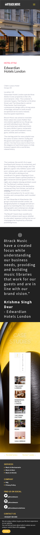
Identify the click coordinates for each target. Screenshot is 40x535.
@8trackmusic (13, 497)
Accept (6, 531)
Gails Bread (20, 441)
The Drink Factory (19, 416)
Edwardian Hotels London (20, 402)
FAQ (7, 482)
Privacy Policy (11, 485)
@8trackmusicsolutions (16, 508)
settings (22, 527)
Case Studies (22, 362)
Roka (17, 429)
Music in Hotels (11, 473)
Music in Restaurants (13, 467)
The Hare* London (19, 387)
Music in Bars (10, 470)
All (17, 355)
